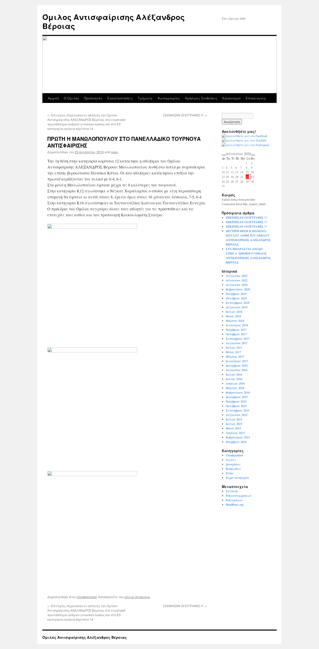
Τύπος (230, 473)
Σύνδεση (232, 491)
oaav (114, 152)
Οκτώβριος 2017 (236, 334)
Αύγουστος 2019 (236, 307)
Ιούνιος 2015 (234, 424)
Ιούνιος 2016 (234, 379)
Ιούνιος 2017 (234, 347)
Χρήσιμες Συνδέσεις (201, 98)
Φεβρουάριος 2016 (238, 392)
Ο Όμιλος (71, 98)
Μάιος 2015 (233, 428)
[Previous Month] (224, 155)
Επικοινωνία (256, 98)
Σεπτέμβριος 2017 (237, 338)
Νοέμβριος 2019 (236, 294)
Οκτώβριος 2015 (236, 406)
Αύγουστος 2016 (236, 370)
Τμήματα (145, 98)
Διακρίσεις (233, 464)
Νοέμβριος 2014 (236, 442)
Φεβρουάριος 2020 (238, 289)
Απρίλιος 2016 (235, 383)
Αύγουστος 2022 (236, 280)
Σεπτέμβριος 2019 (237, 303)
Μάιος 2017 (233, 352)
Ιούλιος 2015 (234, 419)
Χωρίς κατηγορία (237, 478)
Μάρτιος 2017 (235, 356)
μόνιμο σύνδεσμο (137, 597)
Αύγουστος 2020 (236, 285)
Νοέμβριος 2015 (236, 401)
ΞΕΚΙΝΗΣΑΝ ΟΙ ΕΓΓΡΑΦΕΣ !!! (185, 115)
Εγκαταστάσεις (120, 98)
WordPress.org (234, 504)
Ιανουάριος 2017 (237, 361)
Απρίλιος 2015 (235, 433)
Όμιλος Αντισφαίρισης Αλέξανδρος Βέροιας (113, 21)
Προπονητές (93, 98)
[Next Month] (253, 155)
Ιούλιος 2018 (234, 312)
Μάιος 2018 (233, 316)
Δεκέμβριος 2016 (237, 365)
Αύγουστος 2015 (236, 415)
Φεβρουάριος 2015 (238, 437)
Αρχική (53, 98)
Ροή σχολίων (234, 500)
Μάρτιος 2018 (235, 321)
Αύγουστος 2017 (236, 343)
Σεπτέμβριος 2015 (237, 410)
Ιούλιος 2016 (234, 374)
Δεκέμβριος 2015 (237, 397)
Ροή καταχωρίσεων (238, 495)
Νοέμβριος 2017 (236, 329)
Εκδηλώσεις (233, 469)
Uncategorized (87, 597)
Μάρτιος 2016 (235, 388)
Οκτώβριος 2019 (236, 298)
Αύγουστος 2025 (236, 276)
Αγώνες (231, 460)
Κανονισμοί (231, 98)
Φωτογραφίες (169, 98)
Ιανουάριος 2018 (237, 325)
